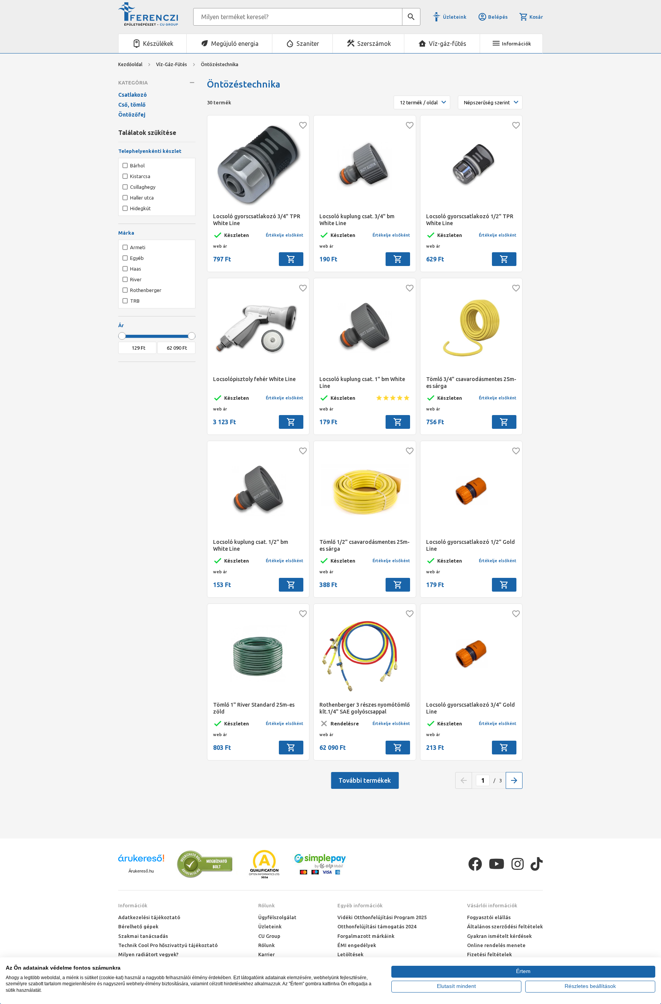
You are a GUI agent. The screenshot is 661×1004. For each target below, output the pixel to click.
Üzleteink (454, 16)
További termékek (365, 780)
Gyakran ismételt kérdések (499, 936)
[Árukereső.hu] (141, 861)
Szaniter (307, 43)
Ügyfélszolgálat (277, 917)
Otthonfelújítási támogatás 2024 (376, 926)
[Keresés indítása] (411, 17)
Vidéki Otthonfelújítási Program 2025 (382, 917)
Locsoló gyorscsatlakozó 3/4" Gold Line (470, 708)
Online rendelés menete (496, 945)
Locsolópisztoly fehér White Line (254, 379)
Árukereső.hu (141, 871)
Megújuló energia (235, 43)
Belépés (498, 16)
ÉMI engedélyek (356, 945)
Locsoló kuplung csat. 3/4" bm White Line (356, 219)
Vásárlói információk (492, 905)
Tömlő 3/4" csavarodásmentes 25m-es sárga (471, 382)
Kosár (536, 16)
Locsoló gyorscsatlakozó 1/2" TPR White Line (469, 219)
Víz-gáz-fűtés (447, 43)
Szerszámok (374, 43)
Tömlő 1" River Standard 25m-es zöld (254, 708)
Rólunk (266, 905)
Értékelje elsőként (284, 235)
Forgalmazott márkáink (365, 936)
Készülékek (158, 43)
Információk (132, 905)
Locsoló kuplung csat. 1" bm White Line (362, 382)
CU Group (269, 936)
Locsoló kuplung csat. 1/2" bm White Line (250, 545)
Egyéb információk (360, 905)
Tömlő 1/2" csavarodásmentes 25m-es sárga (364, 545)
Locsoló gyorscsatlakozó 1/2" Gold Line (470, 545)
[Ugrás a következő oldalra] (514, 780)
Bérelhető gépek (138, 926)
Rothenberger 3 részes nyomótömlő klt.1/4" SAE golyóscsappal (364, 708)
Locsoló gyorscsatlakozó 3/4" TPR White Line (256, 219)
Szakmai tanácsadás (143, 936)
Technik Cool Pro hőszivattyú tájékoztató (168, 945)
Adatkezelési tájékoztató (149, 917)
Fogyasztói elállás (489, 917)
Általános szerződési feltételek (505, 926)
